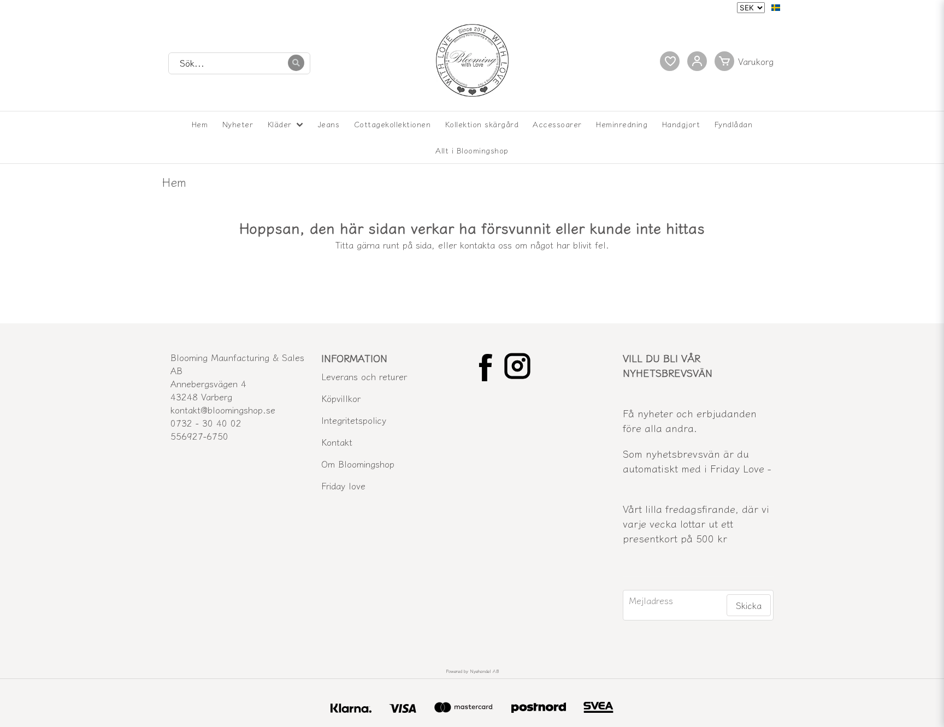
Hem (200, 124)
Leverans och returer (364, 376)
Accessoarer (557, 124)
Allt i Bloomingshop (472, 150)
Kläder (280, 124)
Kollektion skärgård (482, 124)
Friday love (343, 485)
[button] (775, 7)
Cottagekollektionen (392, 124)
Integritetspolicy (353, 420)
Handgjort (681, 124)
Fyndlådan (734, 124)
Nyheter (237, 124)
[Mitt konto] (697, 61)
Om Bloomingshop (357, 463)
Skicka (749, 605)
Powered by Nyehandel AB (472, 671)
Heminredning (621, 124)
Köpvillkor (341, 398)
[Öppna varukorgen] (746, 61)
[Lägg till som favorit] (669, 61)
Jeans (329, 124)
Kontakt (336, 441)
